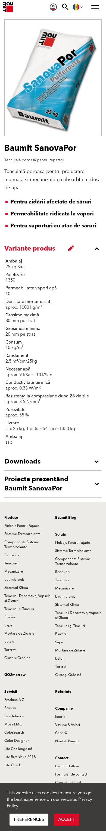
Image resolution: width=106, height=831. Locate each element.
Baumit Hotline (67, 766)
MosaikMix (13, 724)
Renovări (11, 555)
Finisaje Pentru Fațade (21, 526)
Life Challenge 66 (18, 749)
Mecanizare (13, 571)
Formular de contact (71, 774)
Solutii (60, 534)
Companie (64, 709)
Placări (9, 617)
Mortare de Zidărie (19, 634)
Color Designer (16, 741)
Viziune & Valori (67, 725)
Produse (11, 518)
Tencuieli (11, 563)
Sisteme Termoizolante (22, 534)
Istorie (60, 717)
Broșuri (10, 708)
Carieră (61, 733)
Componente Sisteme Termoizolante (21, 544)
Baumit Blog (65, 518)
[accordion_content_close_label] (54, 248)
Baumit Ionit (14, 580)
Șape (8, 625)
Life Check (12, 765)
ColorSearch (14, 733)
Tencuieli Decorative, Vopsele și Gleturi (27, 598)
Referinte (63, 692)
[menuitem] (53, 7)
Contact (61, 758)
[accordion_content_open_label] (54, 461)
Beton (9, 642)
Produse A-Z (14, 700)
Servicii (10, 692)
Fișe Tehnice (14, 716)
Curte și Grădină (17, 658)
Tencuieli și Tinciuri (19, 609)
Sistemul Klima (16, 588)
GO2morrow (15, 675)
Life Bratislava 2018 (20, 757)
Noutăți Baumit (67, 741)
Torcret (9, 650)
